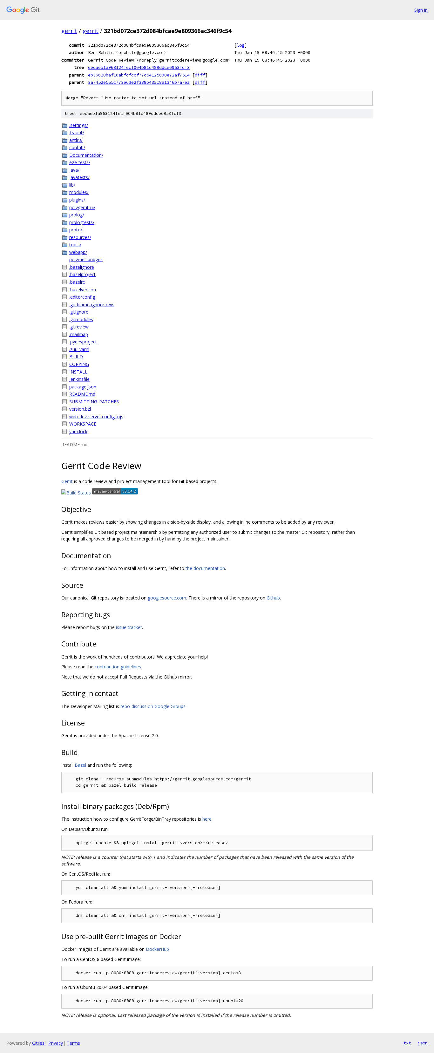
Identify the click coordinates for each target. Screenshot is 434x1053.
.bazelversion (82, 290)
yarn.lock (78, 431)
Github (273, 598)
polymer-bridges (86, 259)
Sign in (421, 10)
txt (407, 1043)
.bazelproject (82, 274)
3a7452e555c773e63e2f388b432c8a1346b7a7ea (139, 82)
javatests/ (79, 177)
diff (200, 75)
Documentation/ (86, 155)
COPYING (79, 364)
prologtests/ (81, 222)
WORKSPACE (82, 424)
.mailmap (78, 334)
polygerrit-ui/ (82, 207)
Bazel (80, 765)
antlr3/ (76, 140)
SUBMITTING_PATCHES (94, 402)
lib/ (72, 185)
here (207, 819)
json (422, 1043)
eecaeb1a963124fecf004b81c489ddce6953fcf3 (139, 67)
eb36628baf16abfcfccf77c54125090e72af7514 (139, 75)
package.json (82, 387)
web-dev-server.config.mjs (96, 417)
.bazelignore (81, 267)
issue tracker (129, 627)
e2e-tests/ (79, 162)
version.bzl (80, 409)
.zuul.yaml (79, 349)
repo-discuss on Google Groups (153, 706)
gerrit (69, 31)
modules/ (79, 192)
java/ (74, 170)
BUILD (76, 357)
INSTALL (78, 372)
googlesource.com (167, 598)
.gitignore (78, 312)
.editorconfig (82, 297)
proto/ (75, 230)
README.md (82, 394)
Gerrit (67, 481)
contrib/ (77, 147)
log (240, 45)
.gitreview (79, 327)
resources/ (80, 237)
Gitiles (38, 1043)
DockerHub (157, 949)
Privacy (55, 1043)
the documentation (205, 568)
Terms (73, 1043)
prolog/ (76, 215)
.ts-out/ (76, 132)
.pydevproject (83, 342)
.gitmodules (81, 319)
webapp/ (78, 252)
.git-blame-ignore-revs (91, 304)
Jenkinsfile (79, 379)
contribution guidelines (118, 667)
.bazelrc (77, 282)
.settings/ (78, 125)
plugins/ (77, 200)
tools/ (75, 245)
